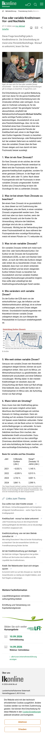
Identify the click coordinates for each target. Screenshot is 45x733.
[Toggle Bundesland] (28, 4)
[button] (41, 4)
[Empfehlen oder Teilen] (41, 27)
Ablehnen (22, 722)
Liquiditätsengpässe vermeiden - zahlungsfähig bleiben (16, 597)
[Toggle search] (35, 4)
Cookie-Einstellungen (31, 712)
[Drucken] (31, 27)
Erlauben (22, 729)
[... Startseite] (9, 4)
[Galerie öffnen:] (22, 67)
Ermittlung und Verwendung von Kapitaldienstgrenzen (16, 606)
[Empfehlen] (36, 27)
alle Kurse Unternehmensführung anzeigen (23, 658)
